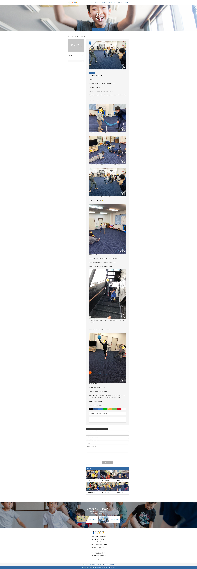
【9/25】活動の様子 (119, 492)
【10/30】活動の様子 (91, 492)
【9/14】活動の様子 (119, 480)
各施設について (103, 2)
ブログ (115, 2)
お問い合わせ (120, 2)
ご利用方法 (97, 2)
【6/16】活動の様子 (91, 480)
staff (93, 413)
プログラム (110, 2)
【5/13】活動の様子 (105, 492)
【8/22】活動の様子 (105, 480)
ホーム (92, 2)
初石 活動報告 (99, 413)
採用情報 (126, 2)
